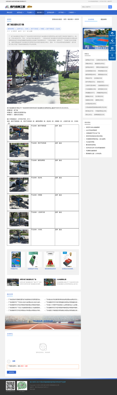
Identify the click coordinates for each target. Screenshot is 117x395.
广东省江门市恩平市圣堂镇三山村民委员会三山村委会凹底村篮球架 (62, 305)
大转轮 (27, 29)
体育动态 (19, 12)
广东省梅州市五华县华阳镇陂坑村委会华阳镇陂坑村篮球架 (62, 302)
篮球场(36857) (90, 67)
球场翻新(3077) (90, 92)
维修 (12, 119)
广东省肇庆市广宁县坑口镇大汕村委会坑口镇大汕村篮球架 (24, 302)
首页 (65, 19)
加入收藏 (29, 31)
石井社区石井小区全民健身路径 (95, 147)
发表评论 (11, 372)
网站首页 (9, 12)
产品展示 (29, 12)
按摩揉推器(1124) (99, 114)
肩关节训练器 (34, 29)
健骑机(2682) (99, 100)
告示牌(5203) (99, 96)
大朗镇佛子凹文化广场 (93, 133)
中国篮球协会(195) (101, 111)
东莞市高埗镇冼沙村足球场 (94, 136)
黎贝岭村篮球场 (91, 145)
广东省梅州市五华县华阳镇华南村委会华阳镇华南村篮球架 (24, 305)
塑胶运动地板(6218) (102, 67)
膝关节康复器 (50, 29)
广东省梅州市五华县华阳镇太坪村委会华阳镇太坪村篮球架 (24, 310)
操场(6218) (100, 82)
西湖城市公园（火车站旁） (94, 153)
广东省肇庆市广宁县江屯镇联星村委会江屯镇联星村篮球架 (24, 307)
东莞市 (77, 19)
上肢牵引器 (19, 29)
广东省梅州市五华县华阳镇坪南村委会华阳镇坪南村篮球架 (62, 307)
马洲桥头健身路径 (91, 150)
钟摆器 (42, 29)
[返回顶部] (113, 353)
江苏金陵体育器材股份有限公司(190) (96, 107)
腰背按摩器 (11, 29)
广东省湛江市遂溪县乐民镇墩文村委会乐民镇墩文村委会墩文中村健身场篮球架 (62, 310)
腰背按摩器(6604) (91, 74)
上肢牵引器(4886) (91, 85)
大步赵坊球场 (90, 142)
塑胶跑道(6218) (102, 74)
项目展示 (40, 12)
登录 (22, 366)
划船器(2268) (89, 100)
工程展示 (71, 12)
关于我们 (61, 12)
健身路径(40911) (99, 63)
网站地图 (32, 389)
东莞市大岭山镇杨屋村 (93, 127)
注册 (26, 366)
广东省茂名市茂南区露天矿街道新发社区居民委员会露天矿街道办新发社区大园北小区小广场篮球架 (24, 299)
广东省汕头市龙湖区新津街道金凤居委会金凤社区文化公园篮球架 (62, 299)
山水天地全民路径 (91, 130)
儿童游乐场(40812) (101, 60)
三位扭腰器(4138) (91, 89)
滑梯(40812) (89, 63)
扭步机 (58, 29)
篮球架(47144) (90, 60)
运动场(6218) (98, 78)
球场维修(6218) (102, 71)
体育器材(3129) (102, 89)
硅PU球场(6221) (90, 82)
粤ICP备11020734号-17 (42, 387)
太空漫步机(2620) (91, 103)
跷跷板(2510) (89, 96)
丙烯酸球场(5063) (102, 92)
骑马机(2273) (89, 111)
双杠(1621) (89, 114)
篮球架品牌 (50, 12)
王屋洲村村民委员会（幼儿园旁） (96, 139)
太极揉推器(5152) (103, 85)
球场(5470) (89, 78)
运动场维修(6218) (91, 71)
